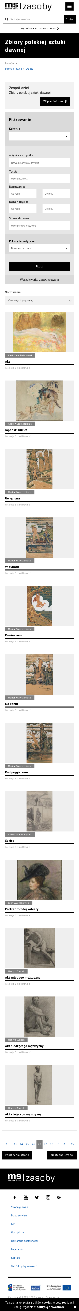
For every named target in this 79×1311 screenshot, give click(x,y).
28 (45, 1144)
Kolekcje (14, 128)
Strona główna (13, 68)
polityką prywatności (50, 1307)
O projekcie (17, 1232)
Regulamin (17, 1249)
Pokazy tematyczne (22, 241)
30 (57, 1144)
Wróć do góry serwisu (24, 1266)
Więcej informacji (55, 101)
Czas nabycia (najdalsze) (20, 300)
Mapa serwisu (19, 1215)
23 (15, 1144)
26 (33, 1144)
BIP (13, 1224)
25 (27, 1144)
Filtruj (39, 266)
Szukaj (69, 19)
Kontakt (15, 1257)
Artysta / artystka (21, 155)
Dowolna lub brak (21, 248)
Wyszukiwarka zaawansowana (39, 28)
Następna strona (62, 1155)
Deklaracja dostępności (24, 1241)
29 (51, 1144)
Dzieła (29, 68)
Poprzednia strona (17, 1155)
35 (72, 1144)
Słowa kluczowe (19, 218)
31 (63, 1144)
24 (21, 1144)
